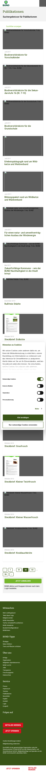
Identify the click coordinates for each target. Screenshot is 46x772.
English (5, 699)
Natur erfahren (7, 644)
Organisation (7, 660)
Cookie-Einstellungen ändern (12, 741)
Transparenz (7, 670)
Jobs (4, 667)
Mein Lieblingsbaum (9, 613)
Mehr (37, 409)
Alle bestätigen (23, 417)
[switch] (40, 386)
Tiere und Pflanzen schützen (12, 646)
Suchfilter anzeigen (13, 26)
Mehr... (25, 753)
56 (6, 574)
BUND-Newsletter (8, 620)
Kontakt (5, 701)
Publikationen (7, 694)
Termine (5, 691)
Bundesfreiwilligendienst (10, 628)
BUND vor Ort (7, 665)
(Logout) (5, 706)
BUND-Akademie (8, 625)
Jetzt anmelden (23, 581)
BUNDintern (6, 630)
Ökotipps (5, 641)
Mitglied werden (32, 769)
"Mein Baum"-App (8, 615)
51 (19, 570)
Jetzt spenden (13, 769)
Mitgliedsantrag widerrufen (11, 744)
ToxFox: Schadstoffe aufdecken (13, 623)
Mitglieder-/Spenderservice (11, 662)
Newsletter (6, 696)
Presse (5, 686)
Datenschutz (7, 675)
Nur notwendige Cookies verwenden (23, 425)
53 (32, 570)
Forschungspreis (8, 672)
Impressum (6, 689)
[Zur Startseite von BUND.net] (6, 3)
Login (4, 704)
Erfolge (5, 657)
